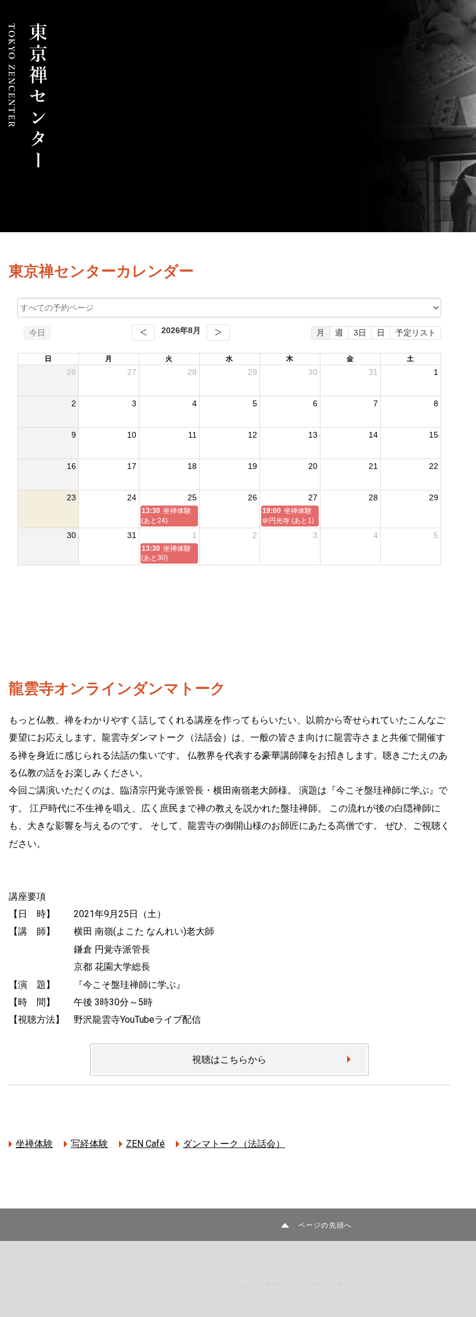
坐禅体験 (34, 1143)
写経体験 (89, 1143)
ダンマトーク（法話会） (234, 1143)
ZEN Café (145, 1143)
